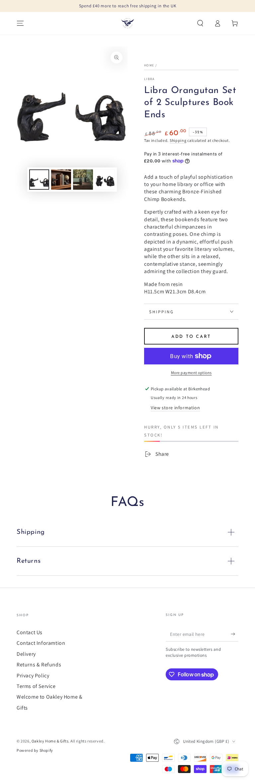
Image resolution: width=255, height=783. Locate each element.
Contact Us (29, 632)
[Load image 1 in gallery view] (39, 179)
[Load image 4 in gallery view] (105, 179)
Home (149, 65)
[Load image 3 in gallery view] (83, 179)
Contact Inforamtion (41, 642)
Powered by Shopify (35, 750)
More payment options (191, 372)
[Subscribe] (234, 634)
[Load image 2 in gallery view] (61, 179)
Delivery (26, 653)
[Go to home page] (127, 23)
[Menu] (20, 23)
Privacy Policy (33, 675)
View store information (175, 408)
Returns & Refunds (39, 664)
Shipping (178, 140)
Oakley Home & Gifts (50, 740)
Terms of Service (36, 686)
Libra (149, 79)
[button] (200, 23)
